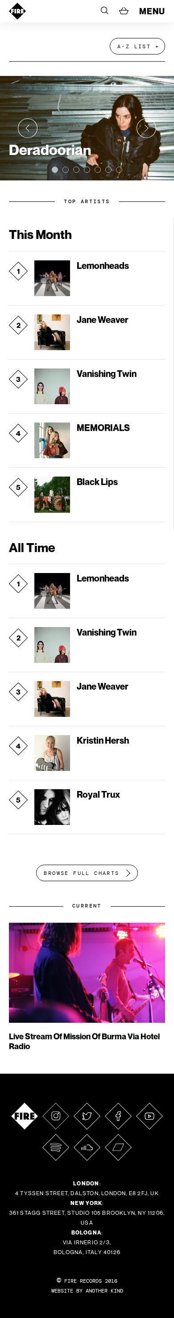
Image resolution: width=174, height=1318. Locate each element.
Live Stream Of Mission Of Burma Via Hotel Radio (84, 1041)
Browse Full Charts (81, 873)
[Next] (146, 128)
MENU (152, 11)
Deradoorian (50, 149)
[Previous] (27, 128)
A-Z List (134, 46)
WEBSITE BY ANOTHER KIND (87, 1290)
